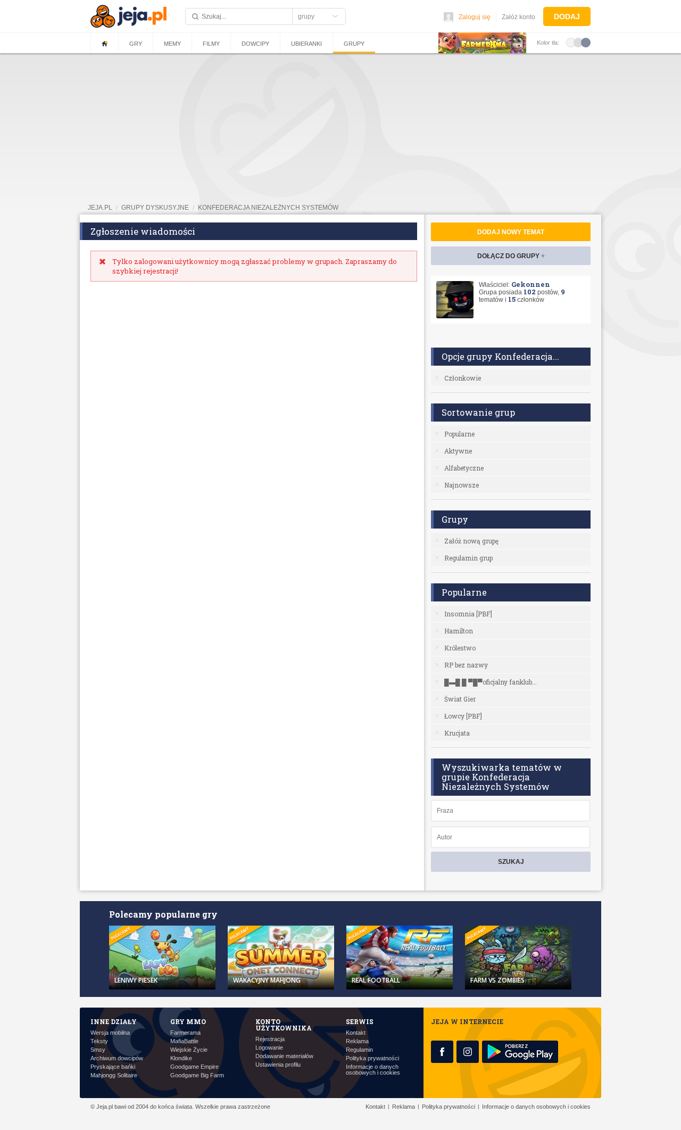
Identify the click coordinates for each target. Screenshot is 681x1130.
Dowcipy (255, 43)
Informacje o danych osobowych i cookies (373, 1070)
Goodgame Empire (194, 1067)
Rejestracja (270, 1039)
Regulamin (359, 1050)
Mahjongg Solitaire (113, 1075)
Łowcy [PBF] (463, 716)
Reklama (357, 1041)
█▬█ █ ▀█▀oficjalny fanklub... (490, 682)
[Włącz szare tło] (578, 42)
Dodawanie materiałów (284, 1056)
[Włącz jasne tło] (571, 42)
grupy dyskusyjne (155, 207)
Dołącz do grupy (511, 256)
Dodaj (567, 16)
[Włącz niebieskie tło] (586, 42)
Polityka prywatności (372, 1058)
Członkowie (462, 378)
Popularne (459, 434)
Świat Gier (460, 699)
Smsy (97, 1050)
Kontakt (356, 1033)
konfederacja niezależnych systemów (268, 207)
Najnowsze (461, 485)
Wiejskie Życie (188, 1050)
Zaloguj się (475, 17)
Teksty (99, 1041)
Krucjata (457, 733)
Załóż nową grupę (471, 541)
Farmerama (185, 1033)
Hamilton (458, 630)
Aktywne (458, 451)
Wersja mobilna (110, 1033)
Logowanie (269, 1048)
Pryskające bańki (112, 1067)
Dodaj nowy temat (510, 232)
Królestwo (460, 648)
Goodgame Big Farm (197, 1075)
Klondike (181, 1058)
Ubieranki (306, 43)
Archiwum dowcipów (116, 1058)
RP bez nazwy (466, 665)
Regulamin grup (468, 558)
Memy (172, 43)
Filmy (211, 43)
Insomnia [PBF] (468, 613)
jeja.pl (100, 207)
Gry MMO (188, 1021)
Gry (135, 43)
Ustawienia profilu (278, 1065)
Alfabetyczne (464, 468)
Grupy (354, 43)
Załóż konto (518, 17)
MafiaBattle (184, 1041)
